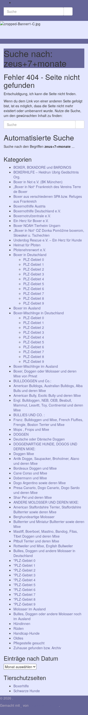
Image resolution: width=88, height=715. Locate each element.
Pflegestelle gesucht (28, 642)
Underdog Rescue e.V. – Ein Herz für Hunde (47, 240)
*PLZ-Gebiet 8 (24, 599)
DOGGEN (21, 434)
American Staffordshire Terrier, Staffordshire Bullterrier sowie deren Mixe (47, 509)
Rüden (18, 628)
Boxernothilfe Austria (29, 206)
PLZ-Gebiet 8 (33, 298)
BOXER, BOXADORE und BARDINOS (42, 167)
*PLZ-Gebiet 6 (24, 589)
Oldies (18, 638)
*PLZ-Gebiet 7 (24, 594)
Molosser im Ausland (29, 609)
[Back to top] (1, 712)
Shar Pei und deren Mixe (32, 497)
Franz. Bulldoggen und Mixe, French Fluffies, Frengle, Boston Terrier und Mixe (48, 422)
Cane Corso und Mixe (30, 473)
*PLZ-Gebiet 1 (24, 565)
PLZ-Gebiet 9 (33, 303)
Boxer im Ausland (27, 308)
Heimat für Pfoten (27, 244)
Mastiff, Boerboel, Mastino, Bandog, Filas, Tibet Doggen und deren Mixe (45, 534)
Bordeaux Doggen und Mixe (35, 468)
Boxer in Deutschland (29, 254)
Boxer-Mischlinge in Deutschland (38, 312)
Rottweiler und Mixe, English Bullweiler (43, 545)
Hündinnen (21, 623)
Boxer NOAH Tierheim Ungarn (36, 225)
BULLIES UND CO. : (29, 414)
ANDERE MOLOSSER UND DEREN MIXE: (46, 502)
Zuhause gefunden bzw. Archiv (37, 647)
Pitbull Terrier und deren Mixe (36, 541)
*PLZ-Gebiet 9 (24, 604)
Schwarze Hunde (26, 690)
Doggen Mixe (23, 453)
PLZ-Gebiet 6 (33, 288)
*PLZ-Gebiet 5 (24, 584)
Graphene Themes (44, 705)
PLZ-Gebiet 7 (33, 293)
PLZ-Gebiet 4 (33, 278)
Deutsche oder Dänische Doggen (39, 439)
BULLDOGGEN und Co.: (32, 380)
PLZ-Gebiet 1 (33, 264)
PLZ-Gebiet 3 (33, 274)
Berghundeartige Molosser (34, 516)
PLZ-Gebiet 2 (33, 269)
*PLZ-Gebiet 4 (24, 579)
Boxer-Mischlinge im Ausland (35, 366)
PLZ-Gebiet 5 (33, 283)
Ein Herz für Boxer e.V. (31, 220)
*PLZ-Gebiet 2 (24, 570)
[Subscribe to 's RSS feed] (14, 2)
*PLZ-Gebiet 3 (24, 575)
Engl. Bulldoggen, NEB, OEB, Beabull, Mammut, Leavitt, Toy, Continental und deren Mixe (48, 405)
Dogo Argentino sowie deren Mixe (39, 482)
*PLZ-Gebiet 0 (24, 560)
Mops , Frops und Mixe (31, 429)
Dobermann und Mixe (30, 477)
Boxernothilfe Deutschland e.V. (37, 210)
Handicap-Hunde (26, 633)
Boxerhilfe (21, 685)
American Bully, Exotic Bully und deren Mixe (47, 395)
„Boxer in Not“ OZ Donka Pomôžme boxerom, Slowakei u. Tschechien (48, 233)
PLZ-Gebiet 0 (33, 259)
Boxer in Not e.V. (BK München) (38, 181)
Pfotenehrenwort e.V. (29, 249)
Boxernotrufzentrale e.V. (32, 215)
